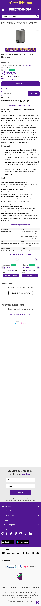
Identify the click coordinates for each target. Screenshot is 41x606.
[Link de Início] (3, 22)
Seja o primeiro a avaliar (20, 309)
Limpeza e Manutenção (13, 22)
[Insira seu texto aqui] (20, 2)
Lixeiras (25, 22)
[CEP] (14, 91)
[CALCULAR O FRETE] (34, 93)
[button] (3, 276)
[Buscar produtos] (37, 16)
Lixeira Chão (33, 22)
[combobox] (20, 16)
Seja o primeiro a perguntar (20, 331)
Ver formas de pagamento (11, 79)
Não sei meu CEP (5, 98)
